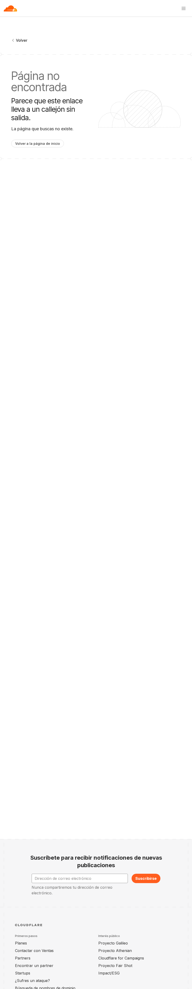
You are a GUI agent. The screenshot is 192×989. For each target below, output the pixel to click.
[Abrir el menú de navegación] (183, 8)
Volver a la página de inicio (37, 144)
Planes (21, 943)
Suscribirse (146, 878)
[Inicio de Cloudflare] (10, 8)
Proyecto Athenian (115, 950)
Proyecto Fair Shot (115, 965)
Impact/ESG (109, 973)
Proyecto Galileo (113, 943)
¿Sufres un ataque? (32, 980)
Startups (22, 973)
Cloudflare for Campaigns (121, 958)
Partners (22, 958)
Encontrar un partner (34, 965)
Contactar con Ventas (34, 950)
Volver (21, 40)
